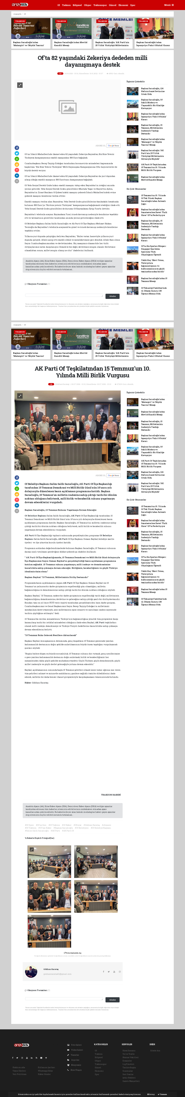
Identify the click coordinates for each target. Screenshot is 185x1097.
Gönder (112, 296)
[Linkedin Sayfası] (33, 1057)
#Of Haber (66, 825)
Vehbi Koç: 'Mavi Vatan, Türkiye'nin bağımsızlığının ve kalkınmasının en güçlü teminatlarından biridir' (153, 266)
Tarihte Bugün (129, 1067)
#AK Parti (55, 830)
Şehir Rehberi (129, 1077)
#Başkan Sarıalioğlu (63, 828)
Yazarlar (74, 1055)
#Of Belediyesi (82, 828)
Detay (152, 1094)
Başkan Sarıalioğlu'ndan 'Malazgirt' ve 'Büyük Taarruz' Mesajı (153, 142)
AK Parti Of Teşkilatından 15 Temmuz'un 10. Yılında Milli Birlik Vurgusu (153, 167)
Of (58, 5)
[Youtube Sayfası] (28, 1057)
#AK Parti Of (68, 830)
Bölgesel (77, 5)
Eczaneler (127, 1060)
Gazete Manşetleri (131, 1081)
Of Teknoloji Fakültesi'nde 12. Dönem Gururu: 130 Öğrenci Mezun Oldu (154, 291)
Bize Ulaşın (76, 1070)
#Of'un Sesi (41, 825)
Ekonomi (123, 5)
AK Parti (76, 515)
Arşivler (75, 1060)
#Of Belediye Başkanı (101, 828)
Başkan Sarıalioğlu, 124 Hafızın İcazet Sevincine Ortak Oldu (153, 91)
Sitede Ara (155, 1050)
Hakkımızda (19, 1067)
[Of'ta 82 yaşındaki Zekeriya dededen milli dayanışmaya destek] (67, 110)
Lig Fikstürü (128, 1064)
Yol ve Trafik (129, 1054)
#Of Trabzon (54, 825)
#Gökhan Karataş (92, 825)
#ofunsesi (106, 825)
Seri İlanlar (128, 1074)
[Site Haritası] (42, 1057)
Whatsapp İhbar (45, 1070)
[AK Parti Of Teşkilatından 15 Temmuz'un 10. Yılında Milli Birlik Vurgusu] (67, 430)
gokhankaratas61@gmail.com (57, 974)
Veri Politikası (20, 1074)
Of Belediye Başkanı (36, 515)
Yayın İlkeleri (19, 1070)
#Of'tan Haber (44, 828)
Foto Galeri (76, 1045)
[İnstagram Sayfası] (23, 1057)
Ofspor (87, 5)
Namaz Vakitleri (131, 1057)
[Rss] (37, 1057)
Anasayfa (17, 14)
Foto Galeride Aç (74, 953)
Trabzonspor (100, 5)
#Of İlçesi (29, 825)
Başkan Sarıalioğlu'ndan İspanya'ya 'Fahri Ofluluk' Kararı (154, 117)
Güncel (112, 5)
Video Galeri (77, 1050)
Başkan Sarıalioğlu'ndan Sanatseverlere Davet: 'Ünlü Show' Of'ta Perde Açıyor (154, 212)
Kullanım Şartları (46, 1067)
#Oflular (78, 825)
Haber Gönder (44, 1074)
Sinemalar (128, 1071)
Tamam (163, 1094)
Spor (132, 5)
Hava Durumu (129, 1050)
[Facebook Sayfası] (13, 1057)
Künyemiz (76, 1065)
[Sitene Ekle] (47, 1057)
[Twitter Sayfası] (18, 1057)
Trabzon (66, 5)
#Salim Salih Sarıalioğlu (37, 830)
